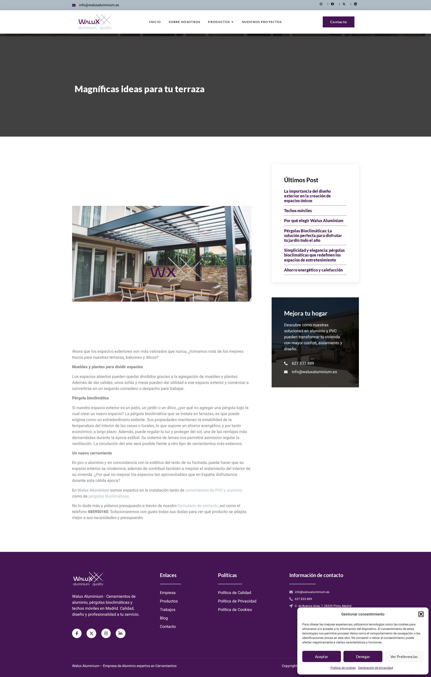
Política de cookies (343, 668)
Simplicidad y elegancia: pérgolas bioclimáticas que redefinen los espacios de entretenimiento (314, 255)
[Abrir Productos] (232, 22)
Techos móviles (298, 210)
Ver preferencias (404, 656)
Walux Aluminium (93, 490)
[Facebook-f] (77, 633)
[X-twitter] (91, 633)
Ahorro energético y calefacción (313, 269)
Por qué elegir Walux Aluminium (313, 220)
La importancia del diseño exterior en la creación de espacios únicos (307, 196)
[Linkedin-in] (120, 633)
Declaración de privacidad (375, 668)
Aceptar (321, 656)
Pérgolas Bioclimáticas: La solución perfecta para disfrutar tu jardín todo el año (313, 235)
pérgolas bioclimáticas (109, 496)
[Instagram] (106, 633)
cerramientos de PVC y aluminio (213, 490)
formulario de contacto (198, 506)
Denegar (363, 656)
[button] (421, 614)
